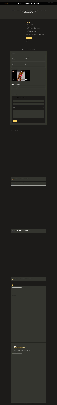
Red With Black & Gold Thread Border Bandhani (19, 182)
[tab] (23, 49)
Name (14, 99)
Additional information (28, 49)
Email (13, 102)
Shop (23, 3)
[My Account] (49, 4)
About (20, 3)
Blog (34, 3)
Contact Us (37, 3)
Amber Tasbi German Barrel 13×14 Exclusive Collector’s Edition (21, 230)
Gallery (31, 3)
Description (23, 49)
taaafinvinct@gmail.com (22, 347)
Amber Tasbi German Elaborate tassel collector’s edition (20, 178)
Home (18, 3)
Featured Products (27, 3)
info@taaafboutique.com (17, 347)
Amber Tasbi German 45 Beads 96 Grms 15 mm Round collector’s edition (22, 278)
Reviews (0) (33, 49)
